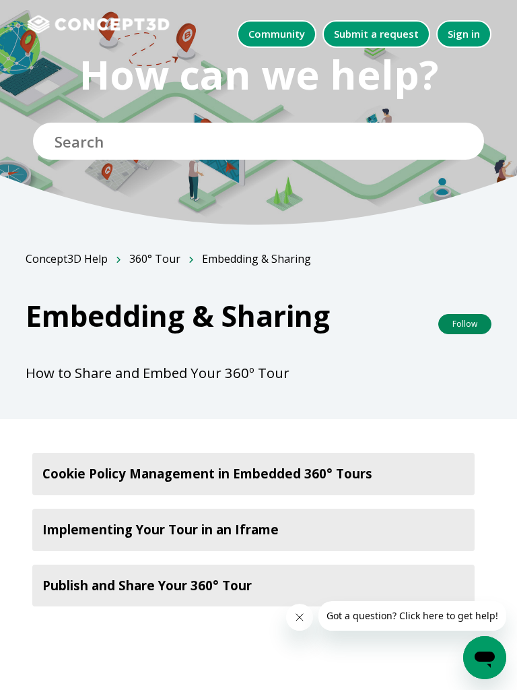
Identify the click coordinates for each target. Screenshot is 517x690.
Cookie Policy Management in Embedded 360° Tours (207, 473)
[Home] (105, 23)
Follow (464, 324)
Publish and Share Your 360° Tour (147, 585)
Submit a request (376, 33)
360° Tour (154, 258)
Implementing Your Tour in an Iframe (160, 529)
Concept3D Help (67, 258)
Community (276, 33)
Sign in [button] (464, 33)
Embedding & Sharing (256, 258)
